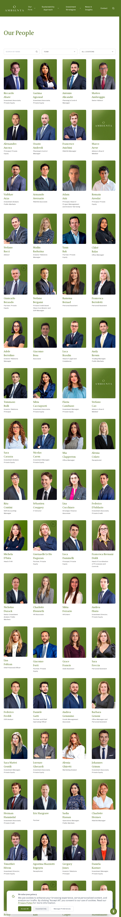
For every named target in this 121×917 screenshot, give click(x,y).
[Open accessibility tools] (113, 911)
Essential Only (41, 909)
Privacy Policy (25, 903)
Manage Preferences (62, 909)
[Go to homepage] (14, 8)
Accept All (24, 909)
